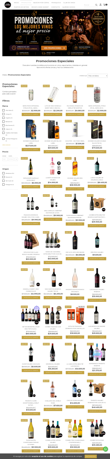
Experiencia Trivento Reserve (97, 364)
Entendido (91, 456)
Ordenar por (83, 75)
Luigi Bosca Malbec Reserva (97, 290)
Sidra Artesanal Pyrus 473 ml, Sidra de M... (96, 107)
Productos (26, 2)
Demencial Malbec (53, 364)
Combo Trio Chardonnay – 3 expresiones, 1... (74, 441)
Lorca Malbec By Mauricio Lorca (97, 179)
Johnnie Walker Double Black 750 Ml (97, 142)
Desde (4, 156)
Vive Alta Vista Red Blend (75, 252)
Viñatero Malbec (97, 252)
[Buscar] (96, 5)
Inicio (16, 2)
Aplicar (16, 159)
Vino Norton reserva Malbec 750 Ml (53, 290)
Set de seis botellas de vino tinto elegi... (31, 328)
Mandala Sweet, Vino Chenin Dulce (31, 290)
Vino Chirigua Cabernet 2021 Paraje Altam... (53, 212)
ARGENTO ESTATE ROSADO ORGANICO (75, 290)
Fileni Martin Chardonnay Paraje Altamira (31, 442)
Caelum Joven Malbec (75, 400)
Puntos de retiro (21, 7)
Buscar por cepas (41, 2)
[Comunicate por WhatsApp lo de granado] (105, 449)
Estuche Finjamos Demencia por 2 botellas (74, 327)
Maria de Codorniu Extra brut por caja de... (53, 253)
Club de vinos (69, 2)
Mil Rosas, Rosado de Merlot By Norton (75, 107)
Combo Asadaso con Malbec (53, 328)
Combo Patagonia (97, 440)
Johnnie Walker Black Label (52, 142)
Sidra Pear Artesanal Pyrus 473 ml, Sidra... (31, 107)
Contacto (55, 7)
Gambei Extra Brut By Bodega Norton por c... (97, 216)
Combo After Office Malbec (53, 441)
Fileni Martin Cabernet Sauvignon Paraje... (74, 216)
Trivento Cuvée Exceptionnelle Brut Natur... (31, 403)
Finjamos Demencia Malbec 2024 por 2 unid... (31, 216)
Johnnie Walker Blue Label (31, 142)
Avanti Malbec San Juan (31, 364)
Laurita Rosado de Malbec (53, 179)
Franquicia (56, 2)
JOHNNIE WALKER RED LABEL (75, 179)
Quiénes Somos (68, 7)
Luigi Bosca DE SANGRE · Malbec (97, 327)
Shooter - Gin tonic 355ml (74, 141)
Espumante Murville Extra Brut (31, 179)
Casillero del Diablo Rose (53, 402)
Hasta (10, 156)
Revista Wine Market (40, 7)
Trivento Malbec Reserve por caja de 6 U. (97, 401)
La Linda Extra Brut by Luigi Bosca (75, 365)
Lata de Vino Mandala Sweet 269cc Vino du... (53, 107)
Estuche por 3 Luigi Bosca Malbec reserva (31, 253)
